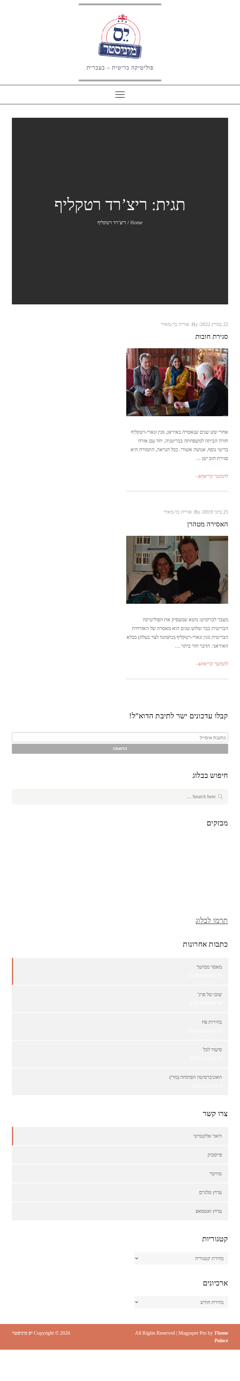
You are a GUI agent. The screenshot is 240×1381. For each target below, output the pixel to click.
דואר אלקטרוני (207, 1136)
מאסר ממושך (209, 967)
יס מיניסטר (22, 1333)
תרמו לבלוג (212, 920)
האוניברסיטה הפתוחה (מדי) (195, 1077)
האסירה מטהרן (207, 524)
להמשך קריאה (214, 476)
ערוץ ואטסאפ (209, 1211)
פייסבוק (215, 1154)
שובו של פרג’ (209, 994)
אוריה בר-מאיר (175, 324)
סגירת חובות (211, 336)
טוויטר (215, 1173)
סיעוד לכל (212, 1049)
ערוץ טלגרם (210, 1192)
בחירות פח (212, 1022)
